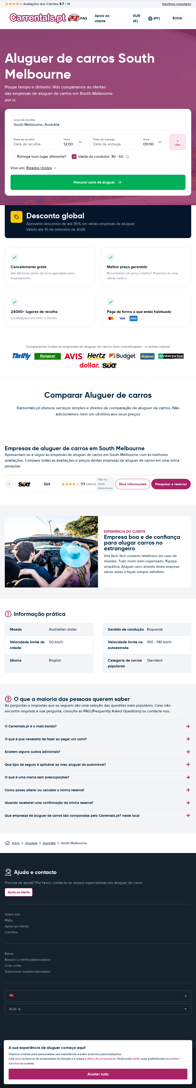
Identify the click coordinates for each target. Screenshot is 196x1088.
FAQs (9, 920)
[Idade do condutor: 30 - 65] (74, 156)
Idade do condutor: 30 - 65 (101, 156)
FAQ (83, 18)
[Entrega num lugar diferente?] (13, 156)
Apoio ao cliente (102, 18)
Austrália (49, 843)
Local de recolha (24, 120)
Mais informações (133, 484)
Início (16, 843)
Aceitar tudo (98, 1074)
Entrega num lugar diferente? (41, 156)
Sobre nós (12, 914)
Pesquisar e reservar (171, 484)
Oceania (31, 843)
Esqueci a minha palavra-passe (27, 960)
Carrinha (11, 932)
